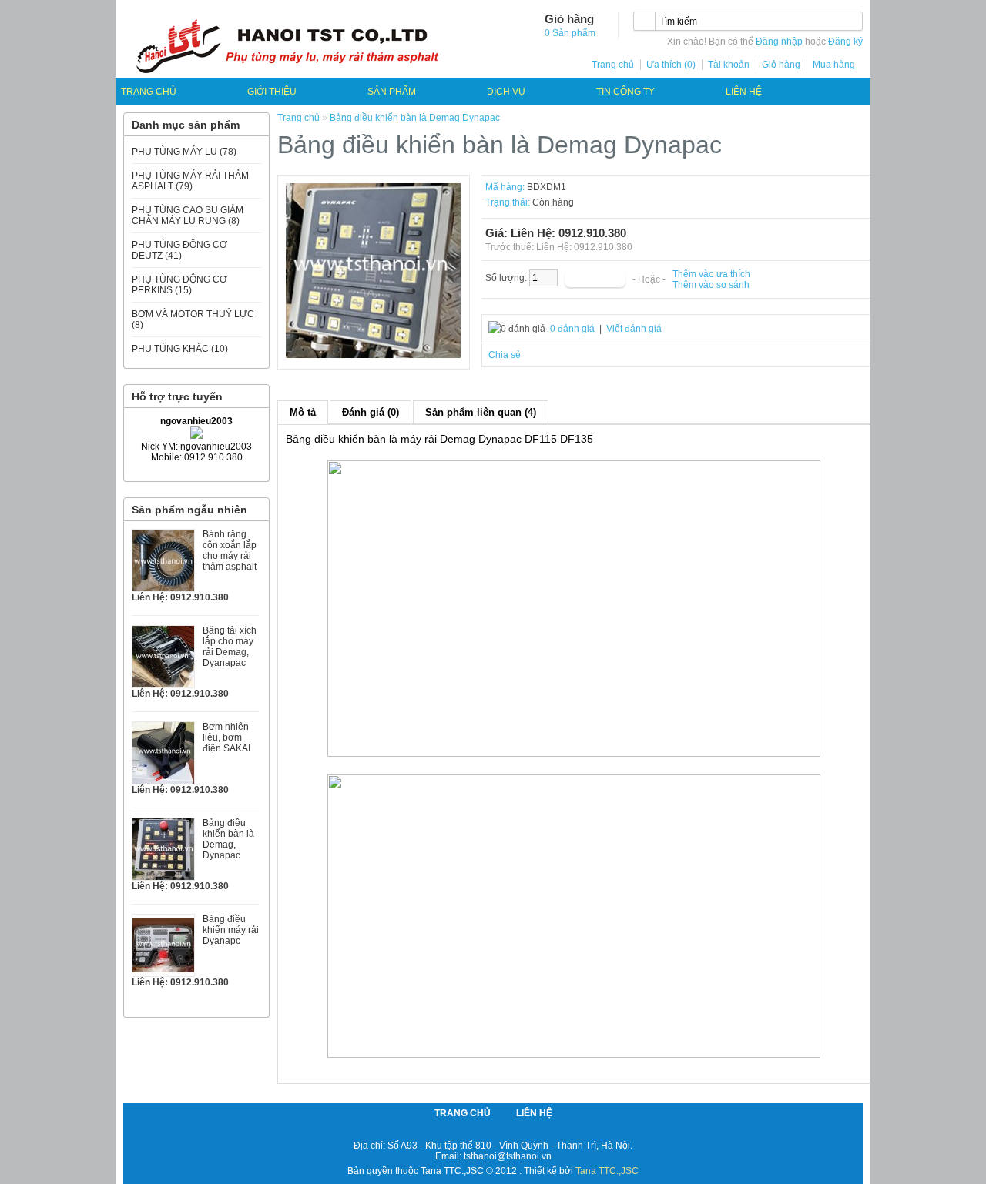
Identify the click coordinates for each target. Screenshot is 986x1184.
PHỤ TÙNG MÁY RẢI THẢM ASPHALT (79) (190, 181)
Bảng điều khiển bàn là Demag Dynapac (415, 117)
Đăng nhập (779, 41)
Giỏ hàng (781, 64)
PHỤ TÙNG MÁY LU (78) (184, 151)
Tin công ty (625, 91)
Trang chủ (613, 64)
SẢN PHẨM (391, 91)
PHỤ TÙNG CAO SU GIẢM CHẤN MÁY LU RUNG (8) (187, 215)
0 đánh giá (572, 328)
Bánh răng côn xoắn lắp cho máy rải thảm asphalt (230, 550)
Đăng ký (845, 41)
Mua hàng (834, 64)
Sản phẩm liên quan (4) (480, 412)
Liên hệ (744, 91)
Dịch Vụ (506, 91)
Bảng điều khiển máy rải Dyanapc (231, 930)
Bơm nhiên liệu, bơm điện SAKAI (226, 737)
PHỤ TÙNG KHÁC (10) (180, 348)
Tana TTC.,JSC (607, 1171)
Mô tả (303, 412)
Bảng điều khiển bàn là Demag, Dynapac (228, 839)
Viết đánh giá (634, 328)
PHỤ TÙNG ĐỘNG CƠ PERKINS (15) (179, 285)
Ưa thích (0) (671, 64)
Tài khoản (729, 64)
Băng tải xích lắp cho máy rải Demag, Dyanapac (230, 646)
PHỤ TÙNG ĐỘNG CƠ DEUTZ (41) (179, 250)
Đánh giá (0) (370, 412)
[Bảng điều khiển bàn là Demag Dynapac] (373, 355)
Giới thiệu (272, 91)
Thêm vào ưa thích (711, 274)
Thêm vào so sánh (711, 284)
